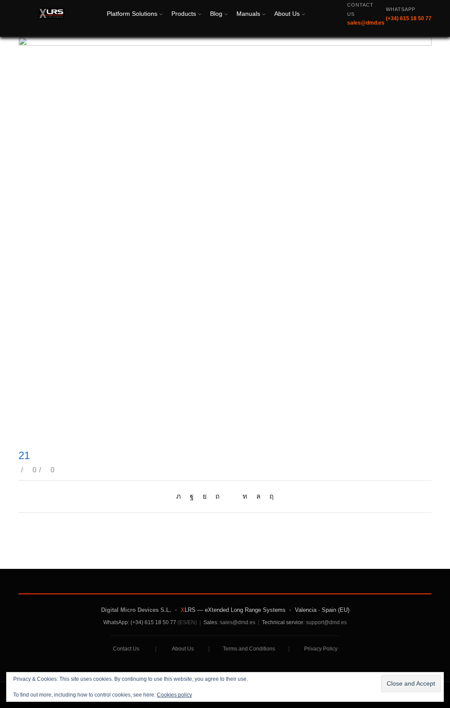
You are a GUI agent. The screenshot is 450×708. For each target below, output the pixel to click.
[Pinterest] (217, 496)
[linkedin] (245, 496)
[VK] (204, 496)
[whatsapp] (258, 496)
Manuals (248, 13)
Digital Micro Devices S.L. (136, 610)
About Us (287, 13)
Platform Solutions (132, 13)
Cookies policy (174, 695)
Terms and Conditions (249, 649)
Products (183, 13)
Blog (216, 13)
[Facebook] (191, 496)
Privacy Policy (321, 649)
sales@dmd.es (237, 622)
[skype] (269, 496)
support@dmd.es (326, 622)
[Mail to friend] (231, 496)
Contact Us (126, 649)
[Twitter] (180, 496)
